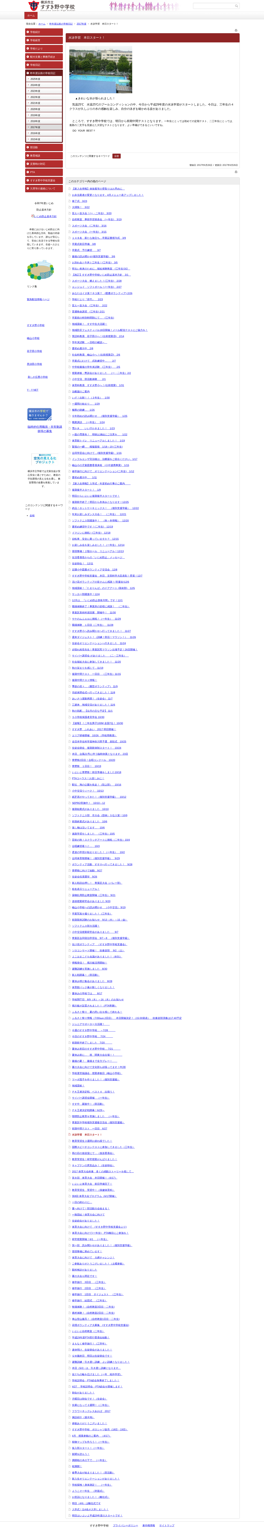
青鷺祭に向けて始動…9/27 (87, 870)
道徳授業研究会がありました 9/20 (91, 901)
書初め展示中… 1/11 (84, 477)
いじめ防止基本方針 (45, 216)
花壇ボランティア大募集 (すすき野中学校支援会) (100, 1325)
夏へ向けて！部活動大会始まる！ (91, 1208)
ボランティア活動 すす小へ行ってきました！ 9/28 (102, 864)
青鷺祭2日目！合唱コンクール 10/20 (93, 760)
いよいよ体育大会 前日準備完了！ (92, 1183)
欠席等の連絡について (42, 188)
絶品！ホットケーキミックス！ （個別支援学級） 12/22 (105, 508)
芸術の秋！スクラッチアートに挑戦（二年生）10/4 (101, 839)
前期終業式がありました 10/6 (89, 821)
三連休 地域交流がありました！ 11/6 (93, 704)
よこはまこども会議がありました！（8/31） (97, 956)
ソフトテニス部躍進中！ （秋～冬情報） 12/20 (100, 520)
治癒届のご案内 (81, 391)
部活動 (34, 147)
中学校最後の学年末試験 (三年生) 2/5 (96, 366)
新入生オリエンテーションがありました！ (96, 1478)
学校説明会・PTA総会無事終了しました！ (95, 1380)
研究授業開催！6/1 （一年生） (90, 1239)
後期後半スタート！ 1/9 (86, 489)
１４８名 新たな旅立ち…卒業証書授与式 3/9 (99, 237)
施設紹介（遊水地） (83, 1417)
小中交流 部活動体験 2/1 (89, 379)
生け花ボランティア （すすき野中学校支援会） (99, 944)
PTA (32, 172)
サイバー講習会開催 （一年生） (91, 1097)
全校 (32, 515)
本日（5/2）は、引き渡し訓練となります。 (96, 1368)
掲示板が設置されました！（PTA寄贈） (94, 1005)
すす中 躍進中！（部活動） (88, 1103)
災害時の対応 (37, 163)
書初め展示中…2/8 (82, 348)
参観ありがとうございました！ (89, 1423)
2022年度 (35, 97)
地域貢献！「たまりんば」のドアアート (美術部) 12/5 (103, 588)
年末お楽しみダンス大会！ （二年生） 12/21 (99, 514)
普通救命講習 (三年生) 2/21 (88, 311)
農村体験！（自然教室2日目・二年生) (93, 1312)
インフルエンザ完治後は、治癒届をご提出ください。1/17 (104, 459)
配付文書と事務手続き (42, 56)
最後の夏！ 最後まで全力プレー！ (94, 1061)
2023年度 (35, 91)
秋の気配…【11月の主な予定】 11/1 (92, 710)
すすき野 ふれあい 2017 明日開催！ (94, 729)
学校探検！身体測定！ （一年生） (92, 1484)
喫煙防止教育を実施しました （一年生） (96, 1116)
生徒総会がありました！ (86, 1220)
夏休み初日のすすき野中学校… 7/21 (96, 1048)
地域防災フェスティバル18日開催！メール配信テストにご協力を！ (110, 330)
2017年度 (81, 23)
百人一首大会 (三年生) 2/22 (89, 305)
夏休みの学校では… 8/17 (87, 993)
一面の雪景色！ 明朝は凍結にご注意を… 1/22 (99, 434)
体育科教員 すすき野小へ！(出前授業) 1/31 (98, 385)
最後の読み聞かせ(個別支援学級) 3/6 (93, 256)
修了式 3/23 (79, 201)
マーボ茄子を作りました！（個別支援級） (96, 1079)
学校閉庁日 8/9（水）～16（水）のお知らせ (98, 999)
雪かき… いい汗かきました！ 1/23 (93, 428)
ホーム (31, 15)
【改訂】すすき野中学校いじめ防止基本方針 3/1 (101, 274)
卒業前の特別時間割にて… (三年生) (93, 317)
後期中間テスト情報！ (84, 680)
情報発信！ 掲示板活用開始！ (89, 962)
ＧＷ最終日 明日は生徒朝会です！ (92, 1355)
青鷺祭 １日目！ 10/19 (86, 766)
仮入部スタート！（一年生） (88, 1448)
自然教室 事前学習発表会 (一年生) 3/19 (97, 219)
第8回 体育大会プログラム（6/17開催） (94, 1196)
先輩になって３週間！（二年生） (91, 1405)
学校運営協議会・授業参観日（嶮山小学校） (97, 1073)
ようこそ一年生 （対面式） (88, 1490)
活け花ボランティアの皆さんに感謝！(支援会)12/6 (100, 581)
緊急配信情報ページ (38, 299)
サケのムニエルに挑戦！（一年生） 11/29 (96, 618)
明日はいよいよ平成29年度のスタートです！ (97, 1515)
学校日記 (35, 64)
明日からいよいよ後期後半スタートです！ (96, 495)
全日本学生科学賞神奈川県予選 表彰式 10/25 (99, 741)
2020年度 (35, 109)
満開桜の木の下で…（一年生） (89, 1460)
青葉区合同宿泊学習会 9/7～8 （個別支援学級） (101, 938)
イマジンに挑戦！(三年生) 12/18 (91, 532)
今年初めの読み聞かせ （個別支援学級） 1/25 (99, 416)
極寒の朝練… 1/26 (83, 409)
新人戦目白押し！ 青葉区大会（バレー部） (97, 882)
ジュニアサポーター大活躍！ (91, 1024)
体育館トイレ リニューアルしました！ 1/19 (98, 440)
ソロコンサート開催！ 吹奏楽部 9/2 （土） (98, 950)
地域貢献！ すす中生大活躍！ (89, 324)
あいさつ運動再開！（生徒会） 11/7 (92, 698)
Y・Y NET (32, 389)
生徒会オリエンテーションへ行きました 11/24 (99, 643)
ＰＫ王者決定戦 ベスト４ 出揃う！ (93, 1091)
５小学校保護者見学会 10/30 (88, 717)
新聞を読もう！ (81, 1454)
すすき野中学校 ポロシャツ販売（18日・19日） (100, 1429)
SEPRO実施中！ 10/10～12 (88, 803)
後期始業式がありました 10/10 (90, 809)
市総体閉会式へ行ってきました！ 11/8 (93, 692)
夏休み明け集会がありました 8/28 (92, 981)
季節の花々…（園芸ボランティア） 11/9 (95, 686)
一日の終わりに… (82, 1202)
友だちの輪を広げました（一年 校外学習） (97, 1374)
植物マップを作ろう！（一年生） (91, 1441)
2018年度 (35, 121)
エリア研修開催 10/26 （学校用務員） (94, 735)
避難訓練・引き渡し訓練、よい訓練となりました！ (101, 1361)
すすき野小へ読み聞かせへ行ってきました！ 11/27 (101, 631)
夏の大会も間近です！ (84, 1276)
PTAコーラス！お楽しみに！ (88, 778)
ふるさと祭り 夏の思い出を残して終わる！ (97, 1011)
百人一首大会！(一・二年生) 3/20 (92, 213)
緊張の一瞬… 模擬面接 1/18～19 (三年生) (97, 446)
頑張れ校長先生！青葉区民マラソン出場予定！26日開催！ (105, 649)
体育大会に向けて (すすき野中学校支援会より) (99, 1226)
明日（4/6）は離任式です (86, 1503)
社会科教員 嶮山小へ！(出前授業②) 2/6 (96, 354)
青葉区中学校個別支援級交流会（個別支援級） (98, 1122)
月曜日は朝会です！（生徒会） (89, 1398)
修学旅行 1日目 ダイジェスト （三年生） (98, 1294)
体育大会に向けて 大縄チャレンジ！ (93, 1257)
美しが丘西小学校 (38, 377)
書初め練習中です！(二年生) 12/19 (92, 526)
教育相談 (35, 155)
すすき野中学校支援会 (42, 180)
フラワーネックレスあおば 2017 (91, 1411)
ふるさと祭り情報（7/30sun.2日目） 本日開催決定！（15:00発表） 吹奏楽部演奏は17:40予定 (127, 1018)
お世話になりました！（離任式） (91, 1497)
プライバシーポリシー (125, 1525)
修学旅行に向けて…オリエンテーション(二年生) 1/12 (103, 471)
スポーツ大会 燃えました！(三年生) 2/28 (97, 280)
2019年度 (35, 115)
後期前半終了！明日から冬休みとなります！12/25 (100, 502)
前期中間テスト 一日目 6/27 (89, 1128)
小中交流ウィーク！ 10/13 (88, 790)
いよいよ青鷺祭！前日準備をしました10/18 (96, 772)
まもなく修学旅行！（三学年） (89, 1343)
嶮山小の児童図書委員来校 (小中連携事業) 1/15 (100, 465)
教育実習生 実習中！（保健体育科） (93, 1190)
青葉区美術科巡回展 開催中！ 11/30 (94, 612)
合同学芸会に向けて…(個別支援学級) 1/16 (97, 453)
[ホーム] (109, 6)
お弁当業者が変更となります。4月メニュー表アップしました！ (108, 195)
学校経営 (35, 40)
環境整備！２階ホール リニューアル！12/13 (98, 551)
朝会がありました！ (83, 1392)
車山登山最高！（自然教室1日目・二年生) (96, 1319)
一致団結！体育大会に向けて (88, 1214)
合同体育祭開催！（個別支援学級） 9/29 (96, 858)
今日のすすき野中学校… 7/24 (92, 1036)
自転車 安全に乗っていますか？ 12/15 (95, 538)
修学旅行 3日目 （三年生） (89, 1282)
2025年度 (35, 79)
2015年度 (35, 139)
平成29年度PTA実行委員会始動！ (91, 1337)
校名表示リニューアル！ (86, 889)
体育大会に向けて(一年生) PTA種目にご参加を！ (100, 1232)
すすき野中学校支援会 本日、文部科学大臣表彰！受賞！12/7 (107, 575)
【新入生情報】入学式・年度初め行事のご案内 (101, 483)
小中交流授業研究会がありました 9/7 (95, 932)
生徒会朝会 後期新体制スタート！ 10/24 (96, 747)
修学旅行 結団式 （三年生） (89, 1300)
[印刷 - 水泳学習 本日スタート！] (236, 29)
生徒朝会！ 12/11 (82, 563)
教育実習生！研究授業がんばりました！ (94, 1159)
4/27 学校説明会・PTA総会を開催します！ (97, 1386)
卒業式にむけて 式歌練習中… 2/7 (94, 360)
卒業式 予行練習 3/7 (86, 250)
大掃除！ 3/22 (81, 207)
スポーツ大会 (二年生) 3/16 (89, 225)
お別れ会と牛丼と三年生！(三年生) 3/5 (95, 262)
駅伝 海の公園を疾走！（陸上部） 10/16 (96, 784)
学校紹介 (35, 32)
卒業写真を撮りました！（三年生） (92, 913)
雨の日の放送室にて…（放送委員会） (93, 1153)
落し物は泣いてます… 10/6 (88, 827)
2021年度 (35, 103)
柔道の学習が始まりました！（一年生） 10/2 (98, 852)
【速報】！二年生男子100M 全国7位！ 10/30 (97, 723)
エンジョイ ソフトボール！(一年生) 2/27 (97, 286)
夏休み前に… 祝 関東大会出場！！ (97, 1054)
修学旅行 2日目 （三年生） (89, 1288)
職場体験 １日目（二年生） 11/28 (92, 624)
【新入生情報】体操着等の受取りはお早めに (98, 188)
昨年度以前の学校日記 (61, 23)
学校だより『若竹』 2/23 (87, 299)
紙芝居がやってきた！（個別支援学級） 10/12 (99, 796)
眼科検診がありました (84, 1269)
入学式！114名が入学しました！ (90, 1509)
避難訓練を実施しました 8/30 (89, 968)
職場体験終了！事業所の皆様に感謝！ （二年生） (101, 606)
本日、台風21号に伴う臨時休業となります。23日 (100, 753)
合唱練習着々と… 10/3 (86, 846)
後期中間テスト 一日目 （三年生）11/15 (96, 674)
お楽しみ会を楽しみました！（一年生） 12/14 (98, 545)
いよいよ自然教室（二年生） (88, 1331)
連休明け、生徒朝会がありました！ (92, 1349)
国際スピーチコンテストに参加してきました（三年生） (103, 1147)
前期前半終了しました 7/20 (92, 1042)
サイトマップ (166, 1525)
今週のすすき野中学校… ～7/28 (93, 1030)
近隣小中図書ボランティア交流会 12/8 (94, 569)
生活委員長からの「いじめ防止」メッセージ (98, 557)
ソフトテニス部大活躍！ (86, 925)
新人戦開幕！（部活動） (86, 974)
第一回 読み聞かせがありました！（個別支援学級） (102, 1245)
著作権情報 (148, 1525)
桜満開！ (77, 1466)
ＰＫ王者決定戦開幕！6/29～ (88, 1110)
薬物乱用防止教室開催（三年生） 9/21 (93, 895)
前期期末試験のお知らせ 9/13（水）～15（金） (100, 919)
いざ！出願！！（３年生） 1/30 (91, 397)
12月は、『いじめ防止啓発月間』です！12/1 (97, 600)
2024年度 (35, 85)
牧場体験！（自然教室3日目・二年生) (93, 1306)
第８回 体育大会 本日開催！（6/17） (94, 1177)
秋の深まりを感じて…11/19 (87, 667)
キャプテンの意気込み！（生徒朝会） (93, 1165)
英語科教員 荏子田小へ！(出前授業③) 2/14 (98, 336)
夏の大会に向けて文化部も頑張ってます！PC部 (99, 1067)
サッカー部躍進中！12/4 (86, 594)
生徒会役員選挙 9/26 (84, 876)
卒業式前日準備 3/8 (84, 244)
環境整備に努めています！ (87, 1251)
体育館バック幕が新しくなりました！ (93, 987)
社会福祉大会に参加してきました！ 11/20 (96, 661)
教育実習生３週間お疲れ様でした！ (92, 1140)
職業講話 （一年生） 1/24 (88, 422)
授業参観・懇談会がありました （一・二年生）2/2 (101, 373)
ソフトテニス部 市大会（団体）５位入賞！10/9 (99, 815)
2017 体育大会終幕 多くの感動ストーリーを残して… (103, 1171)
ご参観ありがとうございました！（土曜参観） (98, 1263)
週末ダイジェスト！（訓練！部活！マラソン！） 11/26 (104, 637)
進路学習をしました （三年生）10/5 (93, 833)
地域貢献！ (78, 1085)
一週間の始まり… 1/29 (86, 403)
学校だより (36, 48)
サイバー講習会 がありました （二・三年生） (100, 655)
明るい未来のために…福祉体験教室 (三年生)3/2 (101, 268)
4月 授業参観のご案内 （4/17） (91, 1435)
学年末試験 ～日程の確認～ (89, 342)
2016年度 (35, 133)
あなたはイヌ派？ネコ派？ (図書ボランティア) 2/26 (102, 293)
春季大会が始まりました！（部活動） (93, 1472)
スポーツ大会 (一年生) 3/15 (89, 231)
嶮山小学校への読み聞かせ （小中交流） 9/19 (99, 907)
